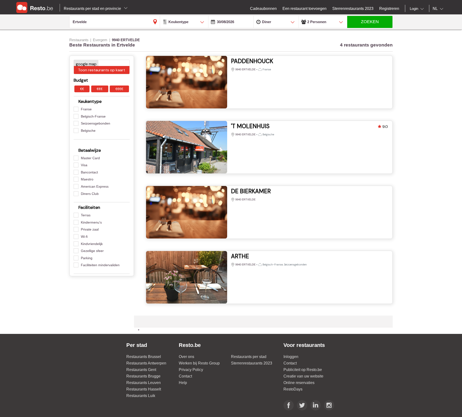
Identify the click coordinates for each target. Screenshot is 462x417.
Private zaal (90, 229)
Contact (185, 376)
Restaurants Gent (141, 370)
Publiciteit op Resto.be (302, 370)
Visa (84, 165)
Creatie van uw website (303, 376)
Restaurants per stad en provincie (93, 9)
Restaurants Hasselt (143, 389)
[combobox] (417, 9)
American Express (95, 186)
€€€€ (119, 89)
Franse (86, 109)
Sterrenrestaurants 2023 (251, 363)
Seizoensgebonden (95, 123)
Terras (85, 215)
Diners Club (90, 194)
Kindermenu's (91, 222)
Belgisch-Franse (93, 116)
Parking (86, 258)
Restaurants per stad (248, 357)
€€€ (100, 89)
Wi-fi (84, 236)
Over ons (186, 357)
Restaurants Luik (140, 396)
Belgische (88, 130)
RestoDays (292, 389)
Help (183, 383)
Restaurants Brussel (143, 357)
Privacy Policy (191, 370)
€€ (82, 89)
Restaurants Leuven (143, 383)
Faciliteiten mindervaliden (100, 265)
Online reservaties (298, 383)
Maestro (87, 179)
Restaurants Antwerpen (146, 363)
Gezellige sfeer (92, 251)
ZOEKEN (370, 21)
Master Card (90, 158)
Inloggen (290, 357)
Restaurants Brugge (143, 376)
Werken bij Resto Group (199, 363)
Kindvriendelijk (92, 244)
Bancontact (89, 172)
